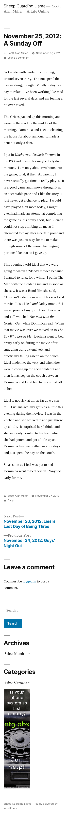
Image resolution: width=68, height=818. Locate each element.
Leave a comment (18, 57)
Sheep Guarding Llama (24, 5)
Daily (11, 500)
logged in (29, 581)
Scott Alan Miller (18, 53)
